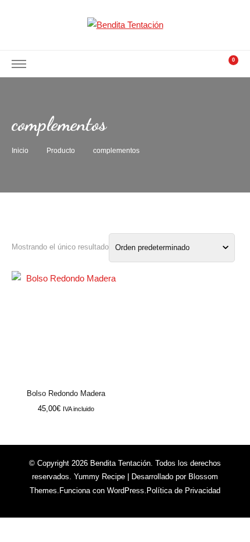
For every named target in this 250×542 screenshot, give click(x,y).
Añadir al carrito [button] (66, 324)
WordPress (125, 490)
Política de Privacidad (183, 490)
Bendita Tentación (120, 463)
